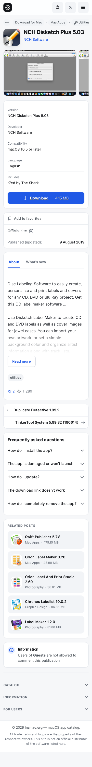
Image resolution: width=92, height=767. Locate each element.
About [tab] (14, 262)
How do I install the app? (30, 450)
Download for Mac (28, 22)
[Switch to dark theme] (70, 7)
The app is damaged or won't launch (40, 463)
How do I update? (23, 477)
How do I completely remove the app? (42, 503)
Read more (21, 361)
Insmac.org (33, 727)
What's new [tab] (36, 262)
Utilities (84, 22)
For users (12, 709)
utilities (15, 377)
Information (15, 697)
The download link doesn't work (36, 490)
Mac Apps (58, 22)
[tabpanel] (46, 320)
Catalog (11, 685)
